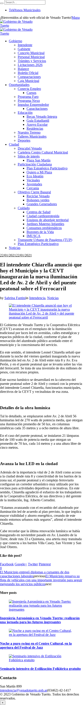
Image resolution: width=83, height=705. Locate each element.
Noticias (53, 298)
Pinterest (45, 564)
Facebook (7, 564)
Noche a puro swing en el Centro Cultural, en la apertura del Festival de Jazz (36, 645)
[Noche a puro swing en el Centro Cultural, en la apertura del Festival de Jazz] (41, 635)
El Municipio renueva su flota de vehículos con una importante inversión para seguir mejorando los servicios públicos (41, 580)
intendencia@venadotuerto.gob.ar (23, 690)
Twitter (33, 564)
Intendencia (37, 298)
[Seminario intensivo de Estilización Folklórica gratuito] (41, 660)
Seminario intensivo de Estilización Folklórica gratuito (40, 669)
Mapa (76, 17)
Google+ (21, 564)
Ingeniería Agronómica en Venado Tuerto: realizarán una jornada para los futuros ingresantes (40, 620)
